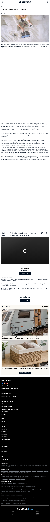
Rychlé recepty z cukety (20, 479)
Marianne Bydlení (24, 372)
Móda (2, 418)
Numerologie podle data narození (35, 465)
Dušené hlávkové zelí (5, 476)
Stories (3, 431)
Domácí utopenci (42, 477)
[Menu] (2, 2)
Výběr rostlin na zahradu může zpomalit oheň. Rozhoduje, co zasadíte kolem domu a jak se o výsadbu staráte (19, 497)
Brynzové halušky (5, 479)
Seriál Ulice (34, 471)
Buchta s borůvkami (12, 479)
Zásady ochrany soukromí (8, 404)
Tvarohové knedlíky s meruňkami (14, 477)
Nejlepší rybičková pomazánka (33, 477)
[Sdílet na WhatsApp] (28, 270)
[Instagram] (4, 383)
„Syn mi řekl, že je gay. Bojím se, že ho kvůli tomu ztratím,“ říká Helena (13, 500)
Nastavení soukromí (6, 406)
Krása (3, 421)
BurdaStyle (37, 514)
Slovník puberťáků (11, 465)
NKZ (13, 514)
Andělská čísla (22, 465)
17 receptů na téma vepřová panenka (39, 476)
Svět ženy (4, 451)
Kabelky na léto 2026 (10, 472)
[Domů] (25, 2)
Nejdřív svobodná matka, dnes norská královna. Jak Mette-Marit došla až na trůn (14, 483)
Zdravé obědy (11, 466)
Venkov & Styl (5, 442)
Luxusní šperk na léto (24, 472)
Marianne (37, 511)
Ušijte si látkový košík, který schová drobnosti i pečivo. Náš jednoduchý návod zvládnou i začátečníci (18, 486)
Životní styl (4, 424)
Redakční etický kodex (7, 401)
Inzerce (3, 414)
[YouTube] (7, 383)
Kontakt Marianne (6, 393)
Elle (2, 449)
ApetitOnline (5, 446)
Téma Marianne (5, 439)
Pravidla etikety (4, 465)
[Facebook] (2, 383)
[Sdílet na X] (24, 270)
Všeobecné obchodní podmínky (9, 409)
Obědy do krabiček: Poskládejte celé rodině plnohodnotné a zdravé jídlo (13, 503)
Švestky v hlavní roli (13, 476)
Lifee (2, 456)
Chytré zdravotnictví (40, 471)
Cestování (27, 465)
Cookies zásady (5, 411)
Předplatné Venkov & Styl (8, 391)
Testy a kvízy (17, 465)
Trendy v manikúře (4, 471)
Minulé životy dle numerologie (14, 471)
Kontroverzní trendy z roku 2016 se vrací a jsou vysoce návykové (12, 495)
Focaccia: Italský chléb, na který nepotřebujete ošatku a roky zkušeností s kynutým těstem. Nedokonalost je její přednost (21, 501)
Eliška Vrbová (4, 12)
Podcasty (4, 436)
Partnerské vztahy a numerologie (25, 471)
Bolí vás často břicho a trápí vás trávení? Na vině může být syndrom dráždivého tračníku (16, 491)
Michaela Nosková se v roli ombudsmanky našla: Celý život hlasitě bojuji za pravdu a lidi (16, 498)
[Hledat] (47, 2)
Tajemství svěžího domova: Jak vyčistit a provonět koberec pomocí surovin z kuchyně (15, 488)
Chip (2, 454)
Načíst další (25, 300)
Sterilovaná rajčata (5, 477)
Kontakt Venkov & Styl (7, 399)
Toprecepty (4, 459)
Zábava (5, 6)
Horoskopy (4, 434)
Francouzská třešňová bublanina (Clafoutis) (24, 476)
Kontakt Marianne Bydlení (8, 396)
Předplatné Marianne (7, 386)
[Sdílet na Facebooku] (21, 270)
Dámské (37, 513)
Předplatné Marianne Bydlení (9, 388)
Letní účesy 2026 (17, 472)
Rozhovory (4, 429)
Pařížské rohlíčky (24, 477)
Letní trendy (6, 466)
